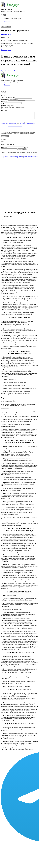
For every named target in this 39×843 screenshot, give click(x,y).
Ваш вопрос (4, 110)
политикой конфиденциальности (19, 124)
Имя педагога (5, 107)
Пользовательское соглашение (10, 157)
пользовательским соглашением (15, 126)
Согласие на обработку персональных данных (12, 156)
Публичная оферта (21, 157)
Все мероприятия (6, 34)
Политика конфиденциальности (30, 156)
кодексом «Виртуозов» (11, 123)
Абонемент (4, 101)
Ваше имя (4, 147)
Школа (3, 96)
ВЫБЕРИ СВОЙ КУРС (8, 70)
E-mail (3, 109)
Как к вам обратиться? (8, 97)
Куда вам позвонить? (7, 105)
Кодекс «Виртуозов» (31, 157)
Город (2, 103)
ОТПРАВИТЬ (5, 136)
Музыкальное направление (9, 99)
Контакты (7, 85)
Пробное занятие (6, 26)
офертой (3, 123)
